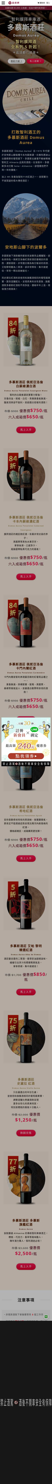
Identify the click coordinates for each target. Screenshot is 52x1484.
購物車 (42, 3)
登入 (48, 3)
